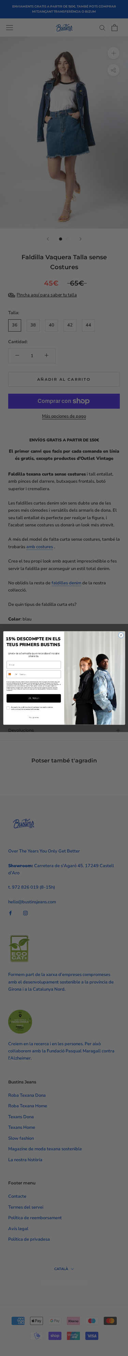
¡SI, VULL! (33, 698)
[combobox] (12, 674)
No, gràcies (33, 717)
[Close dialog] (121, 635)
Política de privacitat (51, 688)
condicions (9, 690)
